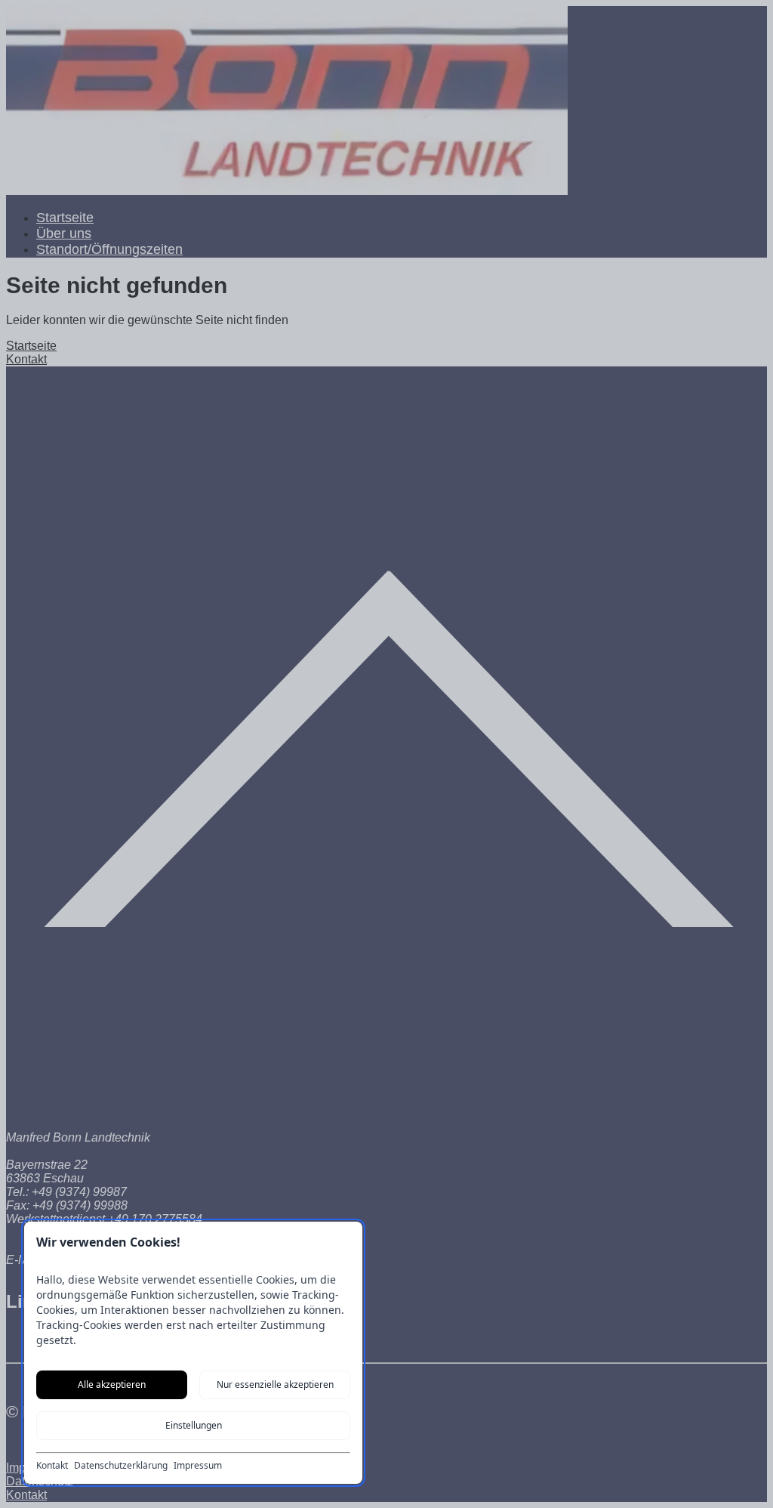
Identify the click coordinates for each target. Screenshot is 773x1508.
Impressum (198, 1466)
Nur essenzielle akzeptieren (275, 1384)
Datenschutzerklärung (121, 1466)
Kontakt (52, 1466)
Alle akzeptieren (112, 1384)
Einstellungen (193, 1425)
